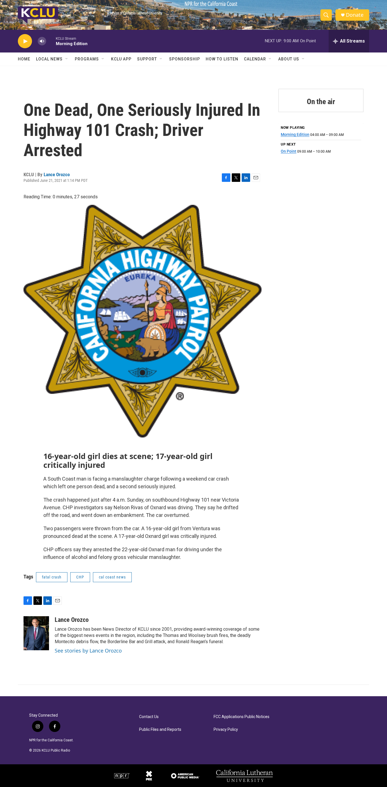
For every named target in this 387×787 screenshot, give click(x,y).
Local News (49, 59)
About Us (288, 59)
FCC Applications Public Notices (241, 717)
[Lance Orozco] (36, 633)
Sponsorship (184, 59)
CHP (80, 577)
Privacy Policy (226, 729)
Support (147, 59)
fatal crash (51, 577)
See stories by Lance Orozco (88, 650)
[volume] (42, 41)
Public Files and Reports (160, 729)
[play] (24, 41)
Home (24, 59)
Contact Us (149, 717)
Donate (354, 15)
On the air (321, 101)
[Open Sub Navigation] (67, 59)
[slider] (51, 41)
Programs (87, 59)
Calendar (255, 59)
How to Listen (222, 59)
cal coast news (112, 577)
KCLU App (121, 59)
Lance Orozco (57, 174)
